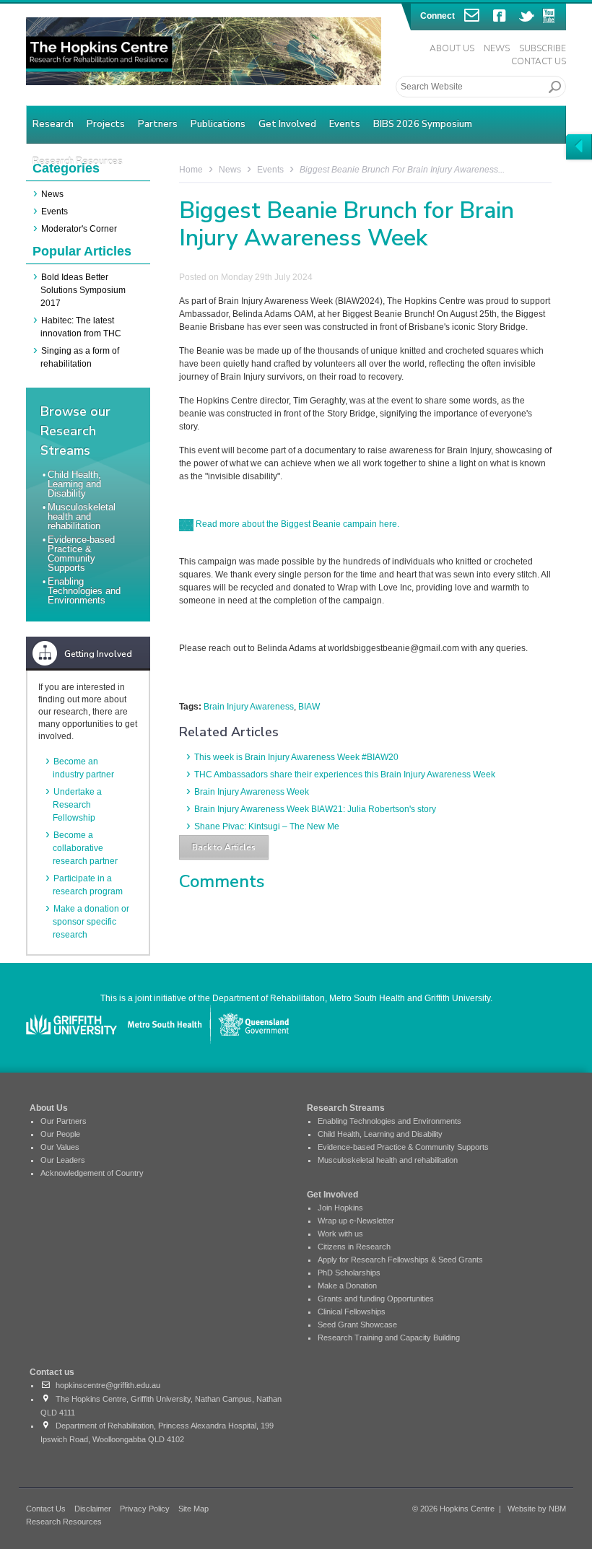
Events (344, 124)
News (497, 48)
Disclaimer (92, 1508)
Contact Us (538, 61)
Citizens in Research (354, 1246)
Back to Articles (224, 847)
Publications (218, 124)
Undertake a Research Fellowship (77, 805)
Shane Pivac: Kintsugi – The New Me (266, 826)
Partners (158, 124)
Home (191, 170)
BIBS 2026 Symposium (422, 124)
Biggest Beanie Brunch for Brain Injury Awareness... (402, 170)
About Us (452, 48)
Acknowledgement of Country (92, 1173)
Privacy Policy (145, 1508)
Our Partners (63, 1121)
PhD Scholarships (349, 1272)
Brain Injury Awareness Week (251, 792)
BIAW (309, 707)
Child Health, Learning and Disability (74, 484)
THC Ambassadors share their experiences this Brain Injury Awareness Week (344, 774)
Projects (106, 124)
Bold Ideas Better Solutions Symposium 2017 (83, 290)
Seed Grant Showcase (357, 1324)
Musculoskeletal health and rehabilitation (82, 516)
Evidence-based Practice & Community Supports (81, 553)
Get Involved (287, 124)
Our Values (59, 1147)
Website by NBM (537, 1508)
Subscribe (542, 48)
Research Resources (64, 1521)
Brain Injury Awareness (249, 707)
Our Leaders (62, 1160)
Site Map (193, 1508)
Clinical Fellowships (352, 1311)
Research (53, 124)
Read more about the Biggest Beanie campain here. (296, 524)
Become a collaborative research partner (85, 848)
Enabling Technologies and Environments (84, 591)
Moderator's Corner (79, 229)
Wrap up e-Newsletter (356, 1220)
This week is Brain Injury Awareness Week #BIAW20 (296, 757)
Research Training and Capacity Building (389, 1337)
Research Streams (346, 1108)
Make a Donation (347, 1285)
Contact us (52, 1372)
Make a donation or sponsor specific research (91, 922)
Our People (60, 1134)
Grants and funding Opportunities (376, 1298)
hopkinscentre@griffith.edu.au (105, 1385)
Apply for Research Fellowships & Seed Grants (400, 1259)
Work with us (340, 1233)
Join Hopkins (340, 1207)
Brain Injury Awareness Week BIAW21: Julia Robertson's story (315, 809)
